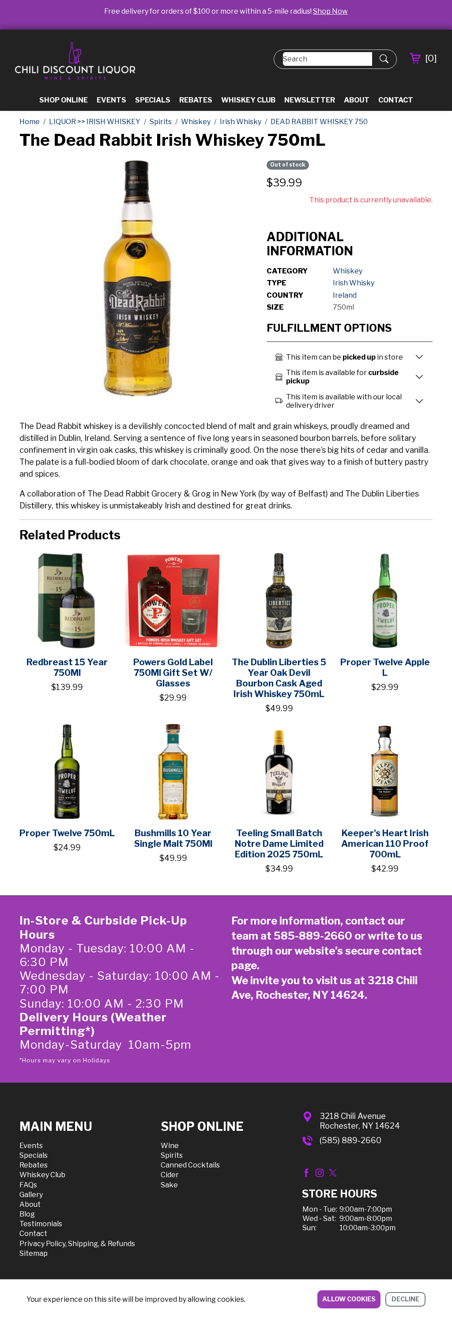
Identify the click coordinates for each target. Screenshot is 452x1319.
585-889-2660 (313, 935)
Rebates (195, 100)
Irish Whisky (353, 283)
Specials (152, 100)
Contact (395, 100)
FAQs (28, 1185)
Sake (169, 1185)
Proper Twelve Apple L (385, 667)
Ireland (345, 295)
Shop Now (330, 11)
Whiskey (347, 271)
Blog (27, 1214)
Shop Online (63, 100)
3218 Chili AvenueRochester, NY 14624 (360, 1120)
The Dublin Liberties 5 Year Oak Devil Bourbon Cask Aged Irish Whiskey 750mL (279, 678)
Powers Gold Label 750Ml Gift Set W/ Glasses (173, 673)
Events (111, 100)
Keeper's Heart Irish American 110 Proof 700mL (385, 844)
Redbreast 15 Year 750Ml (67, 667)
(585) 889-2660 (350, 1140)
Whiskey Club (248, 100)
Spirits (172, 1155)
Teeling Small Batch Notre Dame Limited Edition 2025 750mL (279, 844)
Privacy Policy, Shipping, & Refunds (77, 1243)
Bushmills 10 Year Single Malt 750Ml (173, 838)
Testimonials (40, 1224)
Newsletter (309, 100)
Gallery (31, 1194)
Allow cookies (349, 1299)
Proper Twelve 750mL (67, 833)
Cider (170, 1175)
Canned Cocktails (190, 1165)
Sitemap (33, 1253)
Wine (170, 1145)
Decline (405, 1299)
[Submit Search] (384, 59)
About (356, 100)
